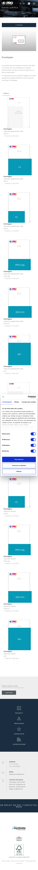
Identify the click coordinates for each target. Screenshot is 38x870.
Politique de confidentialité (17, 861)
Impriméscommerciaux (7, 11)
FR (20, 3)
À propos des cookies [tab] (29, 402)
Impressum (19, 863)
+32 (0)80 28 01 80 (20, 784)
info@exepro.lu (20, 774)
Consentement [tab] (7, 402)
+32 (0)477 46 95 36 (20, 786)
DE (24, 3)
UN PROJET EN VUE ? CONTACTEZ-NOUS (19, 806)
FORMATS (6, 93)
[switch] (33, 439)
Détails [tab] (16, 402)
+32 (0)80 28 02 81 (18, 789)
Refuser (19, 471)
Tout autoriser (19, 459)
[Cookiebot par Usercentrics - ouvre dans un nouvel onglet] (28, 397)
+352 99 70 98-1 (21, 782)
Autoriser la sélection (19, 465)
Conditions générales (30, 861)
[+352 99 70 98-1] (28, 3)
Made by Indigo (6, 861)
